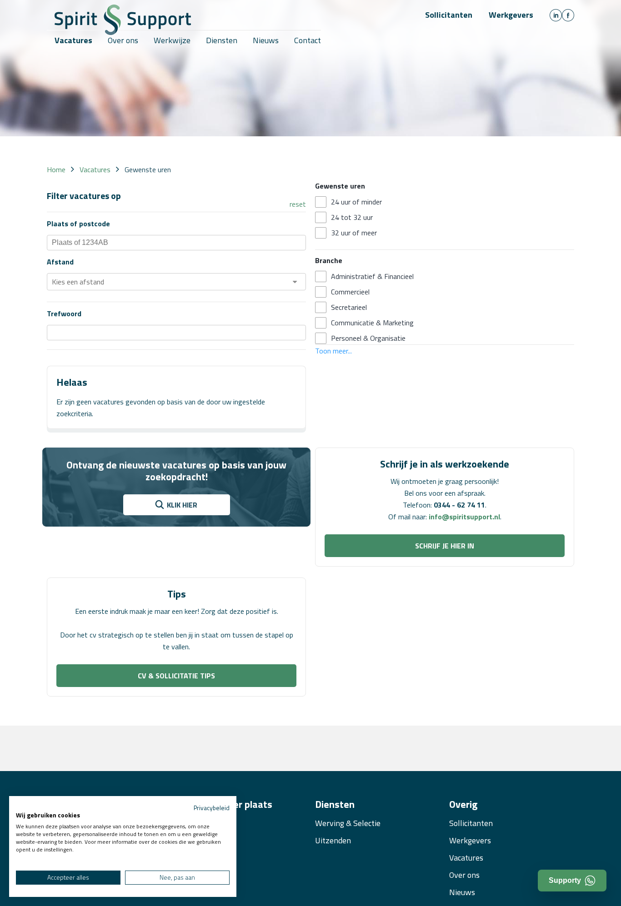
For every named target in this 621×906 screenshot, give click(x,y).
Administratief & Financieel (372, 276)
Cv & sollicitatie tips (176, 675)
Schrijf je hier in (444, 545)
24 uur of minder (356, 201)
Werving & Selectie (348, 823)
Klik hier (182, 504)
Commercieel (350, 291)
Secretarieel (349, 307)
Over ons (464, 875)
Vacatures (466, 857)
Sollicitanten (448, 15)
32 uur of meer (354, 232)
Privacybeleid (212, 807)
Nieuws (462, 892)
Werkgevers (511, 15)
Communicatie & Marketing (372, 322)
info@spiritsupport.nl (464, 516)
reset (298, 204)
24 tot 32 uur (352, 217)
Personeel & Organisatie (368, 338)
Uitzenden (333, 840)
